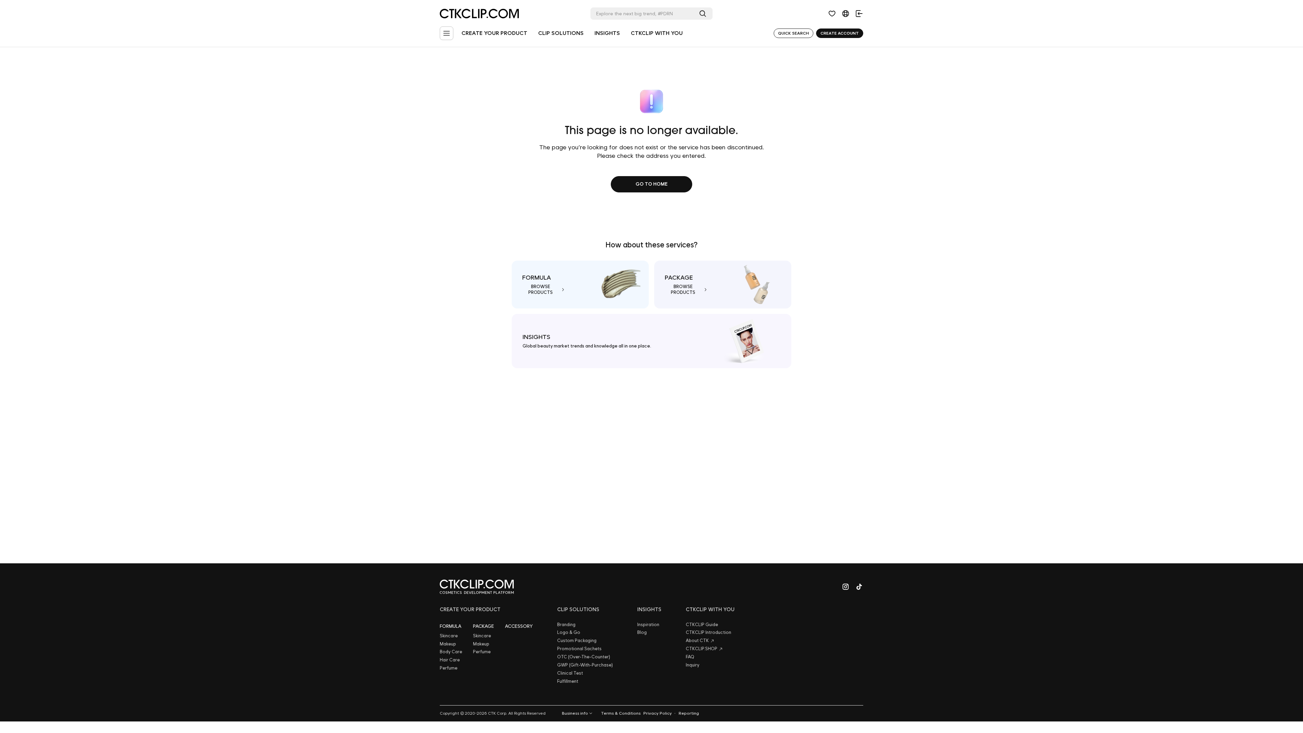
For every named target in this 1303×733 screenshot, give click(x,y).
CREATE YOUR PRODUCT (494, 33)
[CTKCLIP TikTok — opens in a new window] (859, 587)
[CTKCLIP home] (477, 587)
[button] (832, 14)
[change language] (846, 14)
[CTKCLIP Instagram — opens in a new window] (846, 587)
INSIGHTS (607, 33)
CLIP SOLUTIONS (561, 33)
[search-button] (704, 13)
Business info (575, 713)
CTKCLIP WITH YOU (657, 33)
